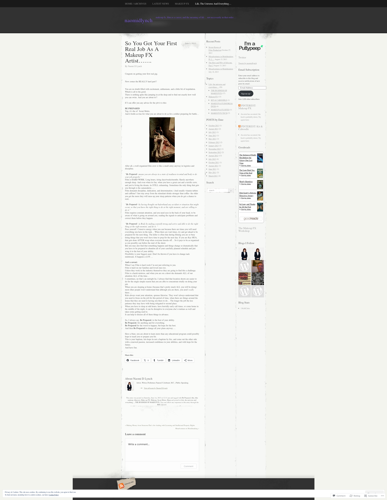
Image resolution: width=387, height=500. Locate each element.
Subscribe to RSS (126, 486)
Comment (188, 466)
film (193, 398)
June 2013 (212, 135)
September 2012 (215, 152)
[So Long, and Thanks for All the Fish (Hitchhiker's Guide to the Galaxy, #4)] (260, 210)
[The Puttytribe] (251, 51)
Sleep (169, 400)
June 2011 (212, 169)
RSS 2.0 (160, 404)
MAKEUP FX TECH (219, 113)
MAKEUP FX (182, 3)
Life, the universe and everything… (217, 85)
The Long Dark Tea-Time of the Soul (247, 171)
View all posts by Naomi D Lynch (155, 388)
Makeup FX (213, 96)
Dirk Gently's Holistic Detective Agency (247, 194)
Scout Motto (162, 400)
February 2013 (214, 142)
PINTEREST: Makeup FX (247, 107)
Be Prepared (186, 398)
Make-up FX (145, 400)
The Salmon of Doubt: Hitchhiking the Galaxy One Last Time (247, 158)
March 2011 (213, 175)
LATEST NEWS (160, 3)
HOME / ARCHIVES (135, 3)
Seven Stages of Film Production (215, 48)
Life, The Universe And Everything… (213, 3)
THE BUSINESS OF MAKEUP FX (147, 402)
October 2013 (214, 125)
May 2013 (212, 138)
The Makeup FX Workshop (247, 229)
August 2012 (213, 155)
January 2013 (214, 145)
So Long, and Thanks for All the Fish (247, 205)
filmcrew (137, 400)
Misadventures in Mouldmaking (187, 428)
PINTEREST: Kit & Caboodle (250, 127)
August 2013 (213, 128)
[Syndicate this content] (239, 105)
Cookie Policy (54, 494)
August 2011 (213, 165)
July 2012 (212, 159)
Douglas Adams (246, 165)
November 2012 (215, 149)
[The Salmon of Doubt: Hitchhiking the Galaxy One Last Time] (260, 162)
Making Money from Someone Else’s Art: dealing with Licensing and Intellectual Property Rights (160, 425)
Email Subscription (248, 69)
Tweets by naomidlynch (247, 63)
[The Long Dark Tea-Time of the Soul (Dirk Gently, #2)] (260, 177)
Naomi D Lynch (135, 66)
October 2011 (214, 162)
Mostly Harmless (246, 181)
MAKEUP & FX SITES (220, 109)
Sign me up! (245, 93)
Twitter (242, 57)
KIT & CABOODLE (219, 100)
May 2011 (212, 172)
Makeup (154, 400)
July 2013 (212, 132)
